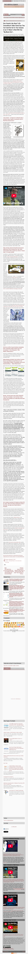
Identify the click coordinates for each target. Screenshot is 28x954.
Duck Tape (5, 763)
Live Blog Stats (14, 826)
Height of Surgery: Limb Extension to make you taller (13, 732)
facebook (15, 1)
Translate (14, 668)
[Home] (4, 20)
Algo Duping (15, 277)
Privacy (7, 668)
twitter (13, 1)
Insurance (7, 560)
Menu (7, 14)
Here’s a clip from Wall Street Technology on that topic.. (12, 288)
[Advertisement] (15, 10)
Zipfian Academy (16, 517)
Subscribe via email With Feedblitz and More (11, 665)
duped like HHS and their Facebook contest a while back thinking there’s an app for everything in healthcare (13, 82)
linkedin (21, 1)
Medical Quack (5, 951)
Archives (20, 668)
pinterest (24, 1)
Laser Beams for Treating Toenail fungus (16, 790)
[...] (16, 584)
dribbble (23, 1)
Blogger (24, 951)
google (17, 1)
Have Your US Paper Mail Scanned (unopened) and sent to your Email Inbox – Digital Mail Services (16, 748)
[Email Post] (4, 564)
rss (19, 1)
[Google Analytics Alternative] (14, 953)
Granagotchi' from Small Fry (8, 776)
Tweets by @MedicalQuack (8, 820)
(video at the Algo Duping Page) (12, 256)
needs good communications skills (15, 542)
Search (23, 15)
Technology (7, 562)
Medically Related (12, 560)
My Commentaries (19, 560)
